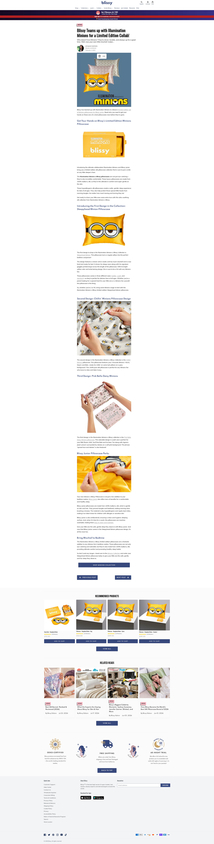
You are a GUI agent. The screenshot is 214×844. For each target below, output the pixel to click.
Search (46, 819)
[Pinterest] (53, 835)
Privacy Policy (48, 800)
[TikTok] (66, 835)
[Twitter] (49, 835)
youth (119, 276)
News (80, 25)
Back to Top (107, 770)
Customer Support (49, 784)
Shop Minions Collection (104, 565)
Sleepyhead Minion (83, 255)
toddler (113, 276)
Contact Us (47, 790)
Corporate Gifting (49, 795)
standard (80, 278)
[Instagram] (57, 835)
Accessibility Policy (50, 814)
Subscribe (165, 785)
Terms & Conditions (50, 798)
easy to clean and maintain (103, 523)
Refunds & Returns (49, 803)
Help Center (47, 787)
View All (107, 649)
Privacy (46, 811)
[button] (141, 3)
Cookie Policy (48, 808)
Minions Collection (114, 553)
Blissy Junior (93, 499)
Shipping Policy (48, 806)
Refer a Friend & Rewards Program (55, 816)
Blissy (49, 841)
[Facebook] (45, 835)
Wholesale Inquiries (50, 792)
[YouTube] (62, 835)
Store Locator (48, 822)
